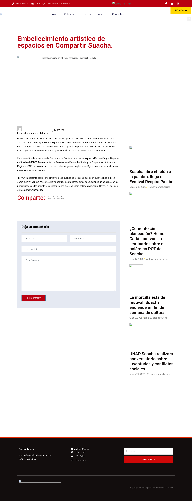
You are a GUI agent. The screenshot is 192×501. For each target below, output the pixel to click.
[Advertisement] (152, 117)
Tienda (87, 14)
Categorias (70, 14)
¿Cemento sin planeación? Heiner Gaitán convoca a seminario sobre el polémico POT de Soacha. (147, 241)
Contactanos (119, 14)
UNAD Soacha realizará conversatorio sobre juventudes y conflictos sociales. (151, 361)
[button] (189, 19)
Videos (101, 14)
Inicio (54, 14)
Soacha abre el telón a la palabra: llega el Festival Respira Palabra (152, 176)
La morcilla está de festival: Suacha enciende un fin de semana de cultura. (147, 305)
